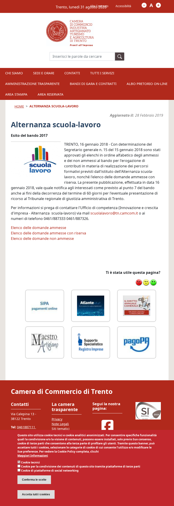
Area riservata (50, 94)
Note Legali (60, 424)
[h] (119, 56)
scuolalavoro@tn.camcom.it (114, 213)
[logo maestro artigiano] (44, 342)
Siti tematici (61, 428)
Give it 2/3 (146, 282)
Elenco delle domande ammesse (38, 227)
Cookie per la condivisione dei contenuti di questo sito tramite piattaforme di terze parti (80, 466)
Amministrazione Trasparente (32, 83)
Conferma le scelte (34, 479)
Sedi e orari (43, 73)
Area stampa (16, 94)
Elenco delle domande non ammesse (42, 238)
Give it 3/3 (153, 282)
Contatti (72, 73)
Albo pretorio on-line (147, 83)
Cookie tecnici (30, 462)
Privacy (57, 419)
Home (19, 106)
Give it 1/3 (139, 282)
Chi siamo (14, 73)
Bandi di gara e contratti (93, 83)
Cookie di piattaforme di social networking (50, 470)
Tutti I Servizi (102, 73)
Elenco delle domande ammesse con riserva (48, 233)
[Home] (70, 22)
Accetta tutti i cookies (36, 494)
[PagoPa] (136, 342)
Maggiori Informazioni (32, 456)
